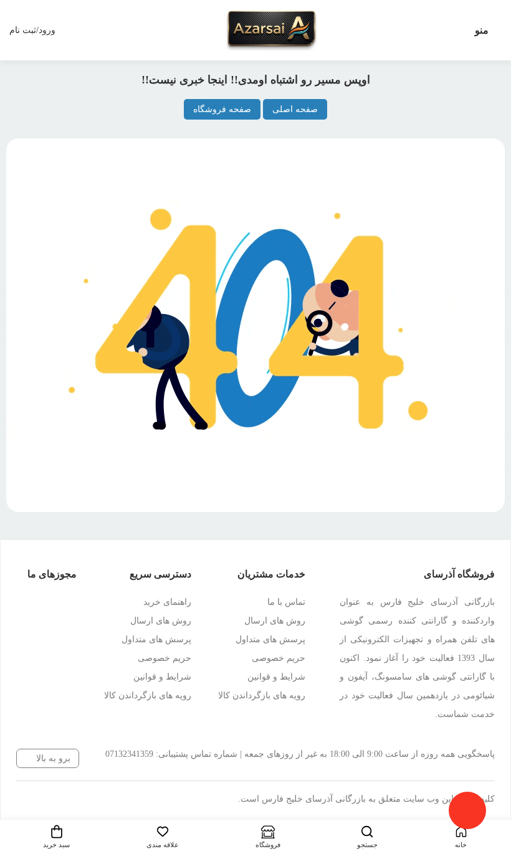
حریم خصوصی (278, 658)
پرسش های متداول (270, 639)
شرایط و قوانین (276, 676)
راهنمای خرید (167, 602)
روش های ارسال (274, 620)
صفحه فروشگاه (222, 109)
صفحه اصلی (295, 109)
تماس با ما (286, 602)
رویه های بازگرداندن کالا (261, 695)
